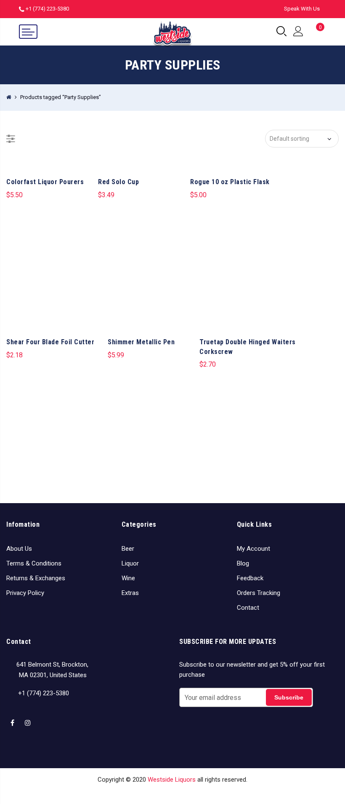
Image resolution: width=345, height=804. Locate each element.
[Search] (281, 32)
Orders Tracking (258, 593)
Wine (128, 578)
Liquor (130, 563)
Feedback (250, 578)
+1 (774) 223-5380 (47, 8)
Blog (243, 563)
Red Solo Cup (118, 182)
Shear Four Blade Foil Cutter (50, 342)
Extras (130, 593)
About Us (19, 548)
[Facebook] (13, 717)
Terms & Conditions (33, 563)
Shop (134, 792)
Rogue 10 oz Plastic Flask (230, 182)
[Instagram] (29, 717)
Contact (248, 607)
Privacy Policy (25, 593)
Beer (128, 548)
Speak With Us (302, 8)
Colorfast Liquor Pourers (45, 182)
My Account (253, 548)
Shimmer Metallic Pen (141, 342)
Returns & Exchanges (35, 578)
